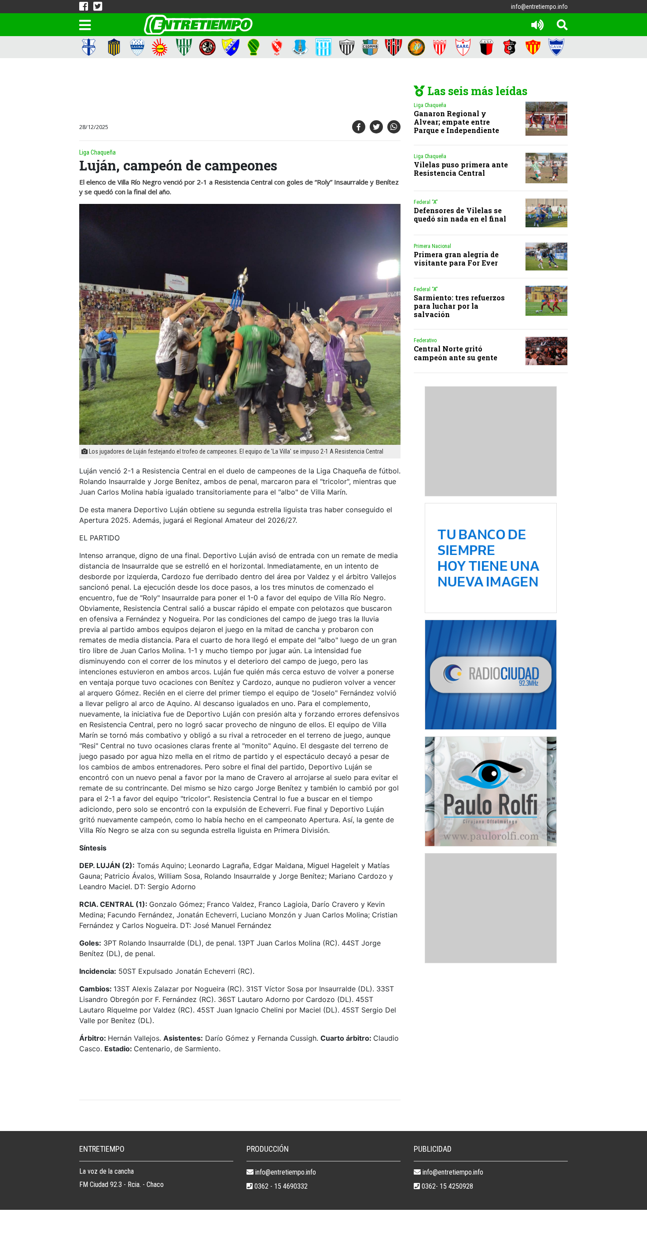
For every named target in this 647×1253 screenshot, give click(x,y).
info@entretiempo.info (539, 6)
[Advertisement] (237, 91)
